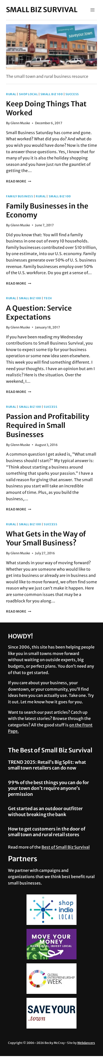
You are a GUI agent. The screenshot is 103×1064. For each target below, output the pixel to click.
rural (11, 94)
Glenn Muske (20, 123)
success (72, 94)
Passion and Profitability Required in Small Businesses (47, 425)
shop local (28, 94)
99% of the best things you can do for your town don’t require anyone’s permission (48, 788)
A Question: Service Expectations (39, 313)
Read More (18, 181)
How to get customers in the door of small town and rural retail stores (46, 831)
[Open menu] (92, 10)
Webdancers (86, 1043)
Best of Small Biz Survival (66, 847)
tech (48, 298)
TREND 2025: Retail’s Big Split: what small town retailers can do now (47, 765)
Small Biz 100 (51, 94)
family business (19, 196)
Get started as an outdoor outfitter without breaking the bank (45, 811)
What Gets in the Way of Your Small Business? (46, 538)
